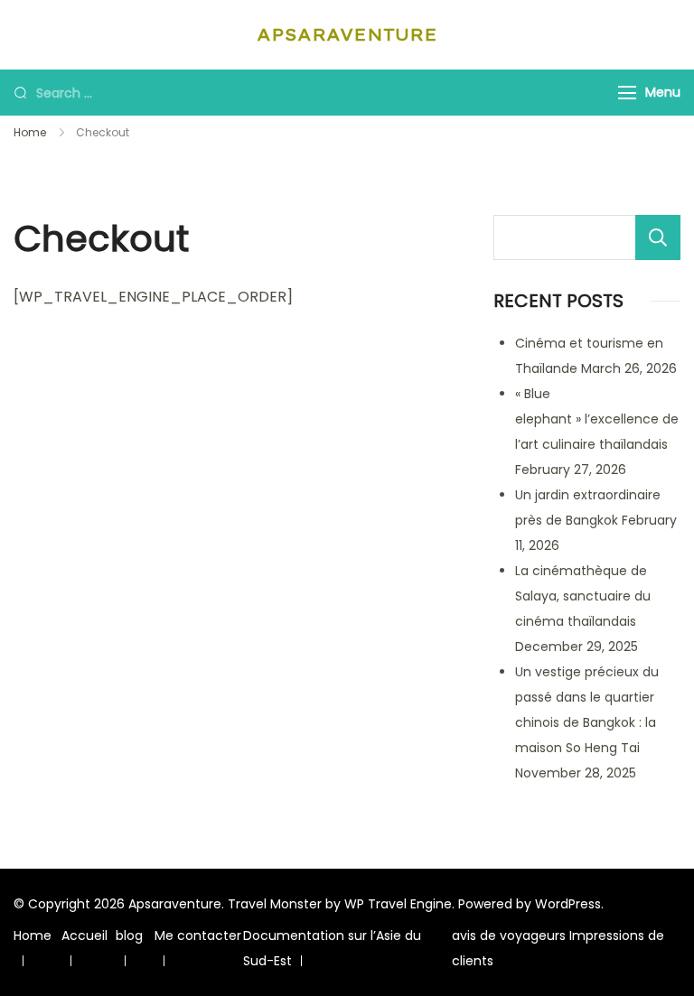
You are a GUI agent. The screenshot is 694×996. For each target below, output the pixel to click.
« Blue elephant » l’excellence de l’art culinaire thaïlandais (597, 419)
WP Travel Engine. (399, 904)
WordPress (568, 904)
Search (657, 237)
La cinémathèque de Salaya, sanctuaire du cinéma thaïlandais (583, 596)
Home (33, 935)
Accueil (84, 935)
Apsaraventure (347, 34)
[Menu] (627, 92)
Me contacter (198, 935)
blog (129, 935)
